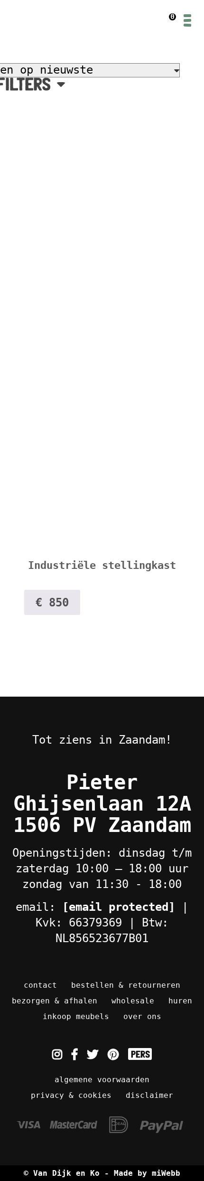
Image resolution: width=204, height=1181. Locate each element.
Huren (180, 1000)
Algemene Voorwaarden (102, 1079)
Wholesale (132, 1000)
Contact (40, 985)
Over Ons (142, 1016)
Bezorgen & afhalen (54, 1000)
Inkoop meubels (76, 1016)
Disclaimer (149, 1095)
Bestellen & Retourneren (125, 985)
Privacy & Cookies (71, 1095)
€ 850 (52, 602)
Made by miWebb (147, 1173)
